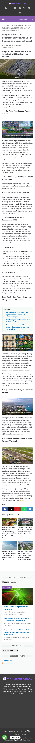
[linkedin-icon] (28, 8)
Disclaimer (12, 731)
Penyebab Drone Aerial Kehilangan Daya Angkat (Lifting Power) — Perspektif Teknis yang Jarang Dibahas (25, 555)
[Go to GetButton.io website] (5, 741)
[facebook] (5, 509)
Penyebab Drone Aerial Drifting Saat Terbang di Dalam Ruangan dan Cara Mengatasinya (17, 327)
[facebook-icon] (19, 8)
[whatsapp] (24, 509)
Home (5, 731)
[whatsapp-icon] (19, 13)
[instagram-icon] (6, 8)
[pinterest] (17, 509)
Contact (23, 734)
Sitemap (16, 734)
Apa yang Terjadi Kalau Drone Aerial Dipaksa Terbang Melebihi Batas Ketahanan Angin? (17, 315)
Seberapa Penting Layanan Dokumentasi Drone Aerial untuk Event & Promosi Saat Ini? (9, 555)
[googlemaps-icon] (15, 13)
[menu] (4, 19)
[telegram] (30, 509)
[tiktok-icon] (10, 8)
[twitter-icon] (24, 8)
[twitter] (11, 509)
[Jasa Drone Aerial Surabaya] (17, 3)
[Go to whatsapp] (4, 737)
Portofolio (27, 731)
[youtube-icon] (15, 8)
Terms (11, 734)
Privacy (19, 731)
